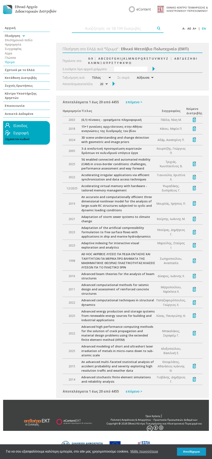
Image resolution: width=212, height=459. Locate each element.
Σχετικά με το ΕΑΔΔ (20, 70)
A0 (189, 28)
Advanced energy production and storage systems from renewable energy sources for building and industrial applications (118, 315)
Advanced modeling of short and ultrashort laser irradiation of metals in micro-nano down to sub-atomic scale (117, 350)
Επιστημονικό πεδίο (19, 40)
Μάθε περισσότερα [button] (144, 451)
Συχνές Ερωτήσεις (19, 86)
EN (204, 28)
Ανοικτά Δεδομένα (19, 114)
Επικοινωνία (15, 106)
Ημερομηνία (13, 44)
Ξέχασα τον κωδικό (17, 139)
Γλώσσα (10, 58)
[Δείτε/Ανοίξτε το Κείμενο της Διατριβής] (194, 119)
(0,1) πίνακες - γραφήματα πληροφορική (111, 120)
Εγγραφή (21, 132)
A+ (194, 28)
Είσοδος (20, 125)
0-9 (90, 58)
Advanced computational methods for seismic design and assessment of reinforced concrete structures (115, 289)
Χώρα (8, 53)
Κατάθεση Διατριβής (21, 78)
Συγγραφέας (13, 49)
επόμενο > (134, 102)
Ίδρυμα (9, 62)
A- (184, 28)
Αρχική (10, 28)
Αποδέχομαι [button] (191, 451)
